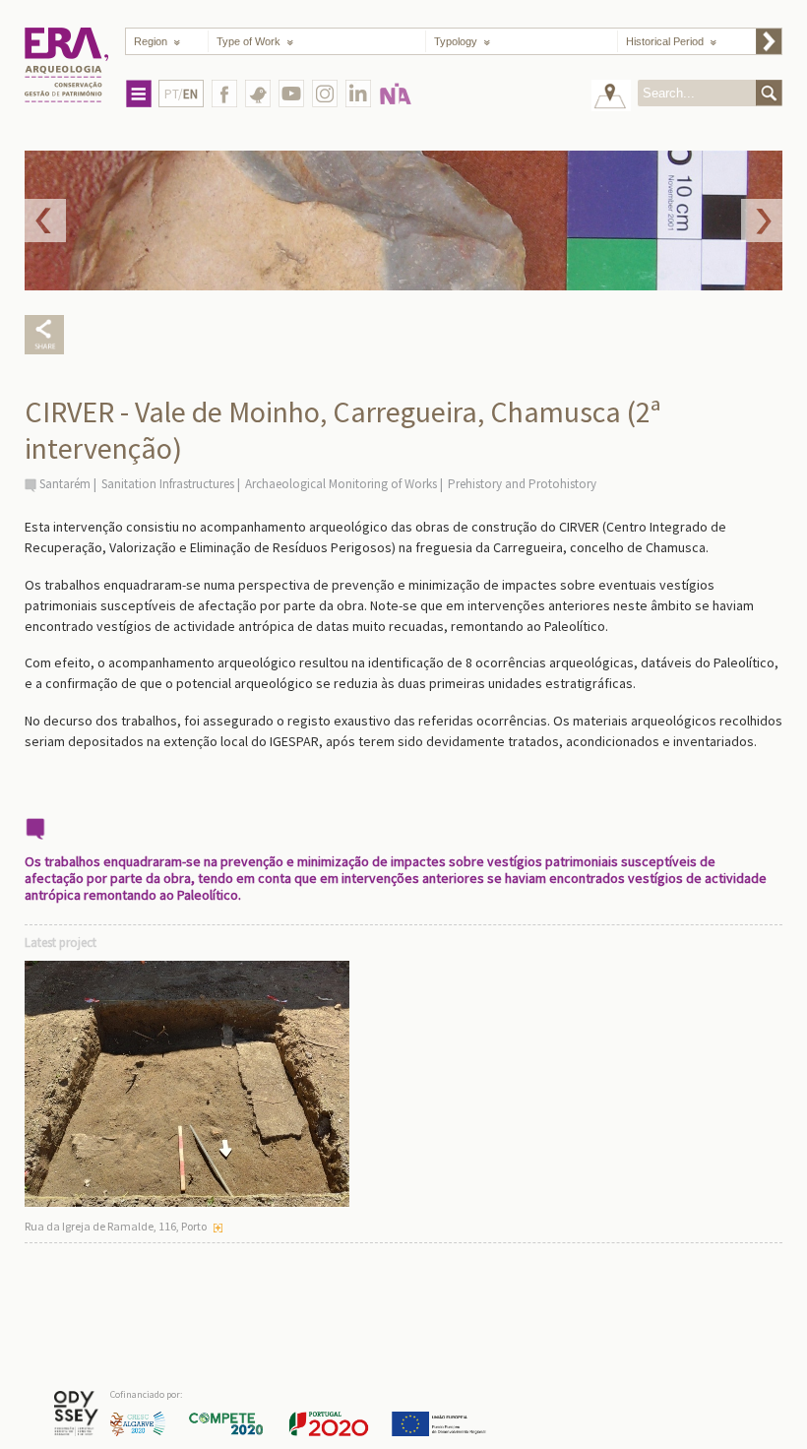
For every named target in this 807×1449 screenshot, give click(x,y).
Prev (45, 220)
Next (761, 220)
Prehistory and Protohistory (522, 483)
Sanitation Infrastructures (167, 483)
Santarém (65, 483)
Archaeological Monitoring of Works (341, 483)
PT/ (181, 94)
